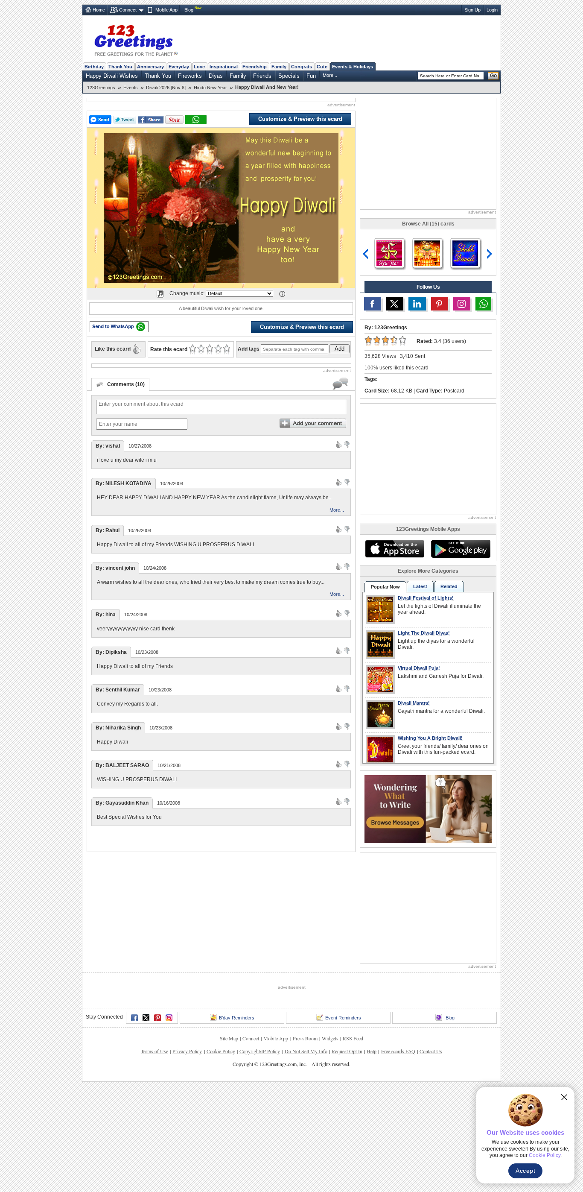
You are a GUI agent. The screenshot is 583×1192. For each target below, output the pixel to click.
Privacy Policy (187, 1051)
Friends (262, 76)
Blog (188, 9)
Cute (322, 66)
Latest (420, 586)
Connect (128, 9)
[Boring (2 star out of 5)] (200, 349)
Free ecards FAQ (398, 1051)
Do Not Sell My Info (306, 1051)
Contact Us (431, 1051)
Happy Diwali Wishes (112, 76)
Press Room (305, 1038)
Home (99, 9)
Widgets (330, 1038)
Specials (289, 76)
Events (130, 87)
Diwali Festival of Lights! (426, 597)
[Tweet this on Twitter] (125, 119)
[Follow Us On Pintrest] (439, 303)
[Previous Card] (365, 254)
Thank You (120, 66)
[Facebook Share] (150, 120)
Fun (311, 76)
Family (278, 66)
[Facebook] (134, 1017)
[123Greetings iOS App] (394, 549)
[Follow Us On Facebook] (372, 303)
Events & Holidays (352, 66)
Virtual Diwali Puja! (419, 668)
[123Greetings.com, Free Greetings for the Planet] (135, 39)
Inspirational (224, 66)
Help (371, 1051)
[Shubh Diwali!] (465, 252)
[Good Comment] (338, 444)
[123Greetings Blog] (428, 808)
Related (449, 586)
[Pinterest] (157, 1017)
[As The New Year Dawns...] (427, 252)
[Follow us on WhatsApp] (483, 303)
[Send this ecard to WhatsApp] (119, 326)
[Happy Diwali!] (389, 252)
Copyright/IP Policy (259, 1051)
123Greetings (101, 87)
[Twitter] (146, 1017)
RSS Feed (353, 1038)
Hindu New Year (210, 87)
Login (492, 9)
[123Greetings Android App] (460, 549)
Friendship (254, 66)
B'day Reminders (236, 1017)
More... (330, 75)
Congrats (301, 66)
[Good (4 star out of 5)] (218, 349)
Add (339, 349)
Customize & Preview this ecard (300, 119)
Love (199, 66)
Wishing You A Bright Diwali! (430, 738)
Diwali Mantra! (414, 703)
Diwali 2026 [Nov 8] (166, 87)
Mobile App (166, 9)
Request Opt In (347, 1051)
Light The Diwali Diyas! (424, 633)
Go (493, 75)
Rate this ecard (168, 349)
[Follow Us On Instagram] (461, 303)
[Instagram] (169, 1017)
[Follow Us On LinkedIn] (417, 303)
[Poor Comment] (347, 444)
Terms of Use (154, 1051)
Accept (525, 1170)
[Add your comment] (313, 423)
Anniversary (150, 66)
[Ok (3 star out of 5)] (209, 349)
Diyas (216, 76)
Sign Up (472, 9)
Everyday (179, 66)
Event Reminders (343, 1017)
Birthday (94, 66)
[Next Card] (490, 254)
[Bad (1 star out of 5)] (192, 349)
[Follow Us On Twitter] (394, 303)
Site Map (229, 1038)
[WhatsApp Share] (196, 119)
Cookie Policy (221, 1051)
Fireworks (190, 76)
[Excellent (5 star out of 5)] (226, 349)
